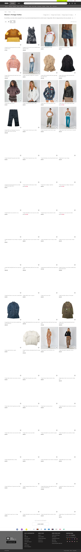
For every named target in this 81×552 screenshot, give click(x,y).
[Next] (75, 15)
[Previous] (42, 15)
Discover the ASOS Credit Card (57, 543)
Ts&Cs (71, 550)
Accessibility (74, 550)
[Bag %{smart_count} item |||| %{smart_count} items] (75, 3)
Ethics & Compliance (27, 546)
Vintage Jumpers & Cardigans (67, 14)
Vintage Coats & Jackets (55, 14)
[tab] (6, 6)
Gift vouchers (54, 536)
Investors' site (40, 540)
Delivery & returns (27, 538)
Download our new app (62, 0)
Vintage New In (46, 14)
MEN (19, 3)
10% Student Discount (27, 541)
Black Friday (54, 540)
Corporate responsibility (42, 538)
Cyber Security (40, 541)
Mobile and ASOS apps (56, 535)
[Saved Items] (72, 3)
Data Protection (26, 545)
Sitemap (25, 543)
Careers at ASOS (41, 536)
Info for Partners (54, 541)
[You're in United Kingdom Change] (75, 1)
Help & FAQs (70, 0)
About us (39, 535)
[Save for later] (20, 45)
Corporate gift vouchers (55, 538)
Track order (26, 536)
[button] (67, 541)
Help (25, 535)
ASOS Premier (26, 540)
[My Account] (69, 3)
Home (6, 11)
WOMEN (12, 3)
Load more (41, 524)
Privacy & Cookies (66, 550)
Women (9, 11)
